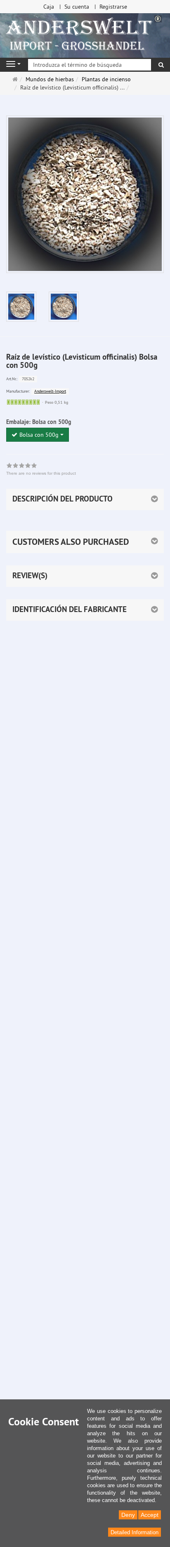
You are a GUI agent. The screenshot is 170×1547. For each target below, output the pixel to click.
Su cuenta (76, 6)
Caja (48, 6)
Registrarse (113, 6)
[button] (85, 542)
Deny (128, 1515)
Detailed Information (134, 1532)
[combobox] (37, 435)
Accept (149, 1515)
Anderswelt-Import (50, 391)
